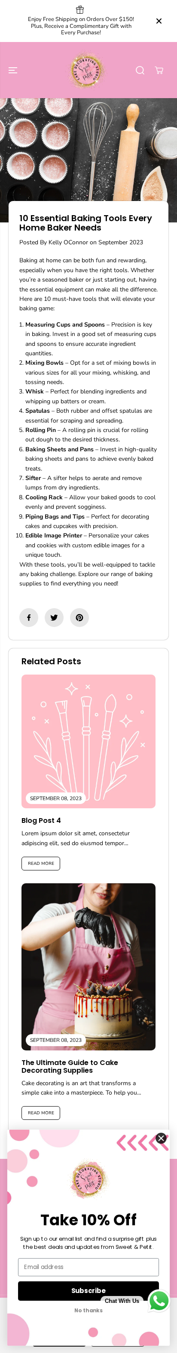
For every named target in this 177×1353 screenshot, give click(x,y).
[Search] (140, 70)
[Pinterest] (79, 617)
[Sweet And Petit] (86, 70)
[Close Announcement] (159, 21)
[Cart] (159, 70)
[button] (14, 70)
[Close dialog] (161, 1138)
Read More (41, 864)
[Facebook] (28, 617)
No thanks (88, 1311)
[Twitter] (54, 617)
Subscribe (88, 1290)
